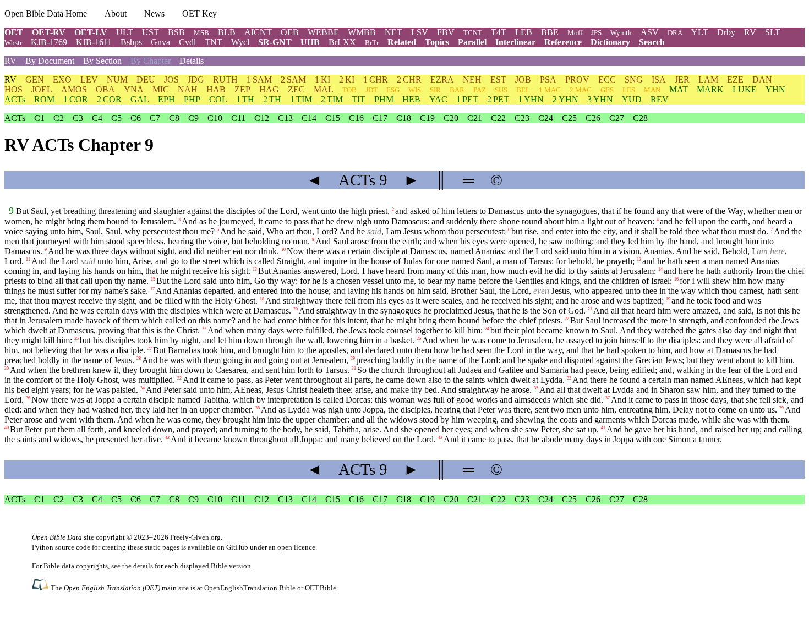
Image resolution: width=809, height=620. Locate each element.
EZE (735, 79)
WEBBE (323, 32)
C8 (174, 118)
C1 (39, 118)
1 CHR (375, 79)
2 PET (498, 99)
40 (6, 427)
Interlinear (515, 42)
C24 (545, 118)
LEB (523, 32)
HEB (411, 99)
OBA (105, 89)
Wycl (240, 42)
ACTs (14, 99)
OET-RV (48, 32)
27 (149, 348)
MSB (201, 33)
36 (28, 398)
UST (150, 32)
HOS (13, 89)
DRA (675, 33)
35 (536, 388)
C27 (616, 118)
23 (204, 328)
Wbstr (13, 43)
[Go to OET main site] (41, 587)
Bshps (131, 42)
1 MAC (550, 90)
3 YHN (600, 99)
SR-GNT (275, 42)
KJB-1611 (94, 42)
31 (354, 368)
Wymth (621, 33)
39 (781, 407)
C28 (640, 118)
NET (393, 32)
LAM (708, 79)
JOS (171, 79)
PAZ (479, 90)
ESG (393, 90)
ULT (124, 32)
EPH (166, 99)
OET (13, 32)
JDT (371, 90)
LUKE (745, 89)
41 (603, 427)
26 (419, 338)
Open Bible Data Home (45, 13)
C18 (403, 118)
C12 (261, 118)
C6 (135, 118)
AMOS (74, 89)
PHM (383, 99)
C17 (380, 118)
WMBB (362, 32)
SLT (772, 32)
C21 (474, 118)
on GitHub (232, 547)
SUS (501, 90)
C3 (78, 118)
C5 (116, 118)
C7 (155, 118)
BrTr (372, 43)
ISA (659, 79)
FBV (446, 32)
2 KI (346, 79)
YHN (775, 89)
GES (607, 90)
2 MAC (581, 90)
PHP (192, 99)
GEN (34, 79)
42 (167, 437)
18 (262, 299)
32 (179, 378)
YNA (134, 89)
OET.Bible (320, 588)
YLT (699, 32)
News (154, 13)
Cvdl (187, 42)
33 (569, 378)
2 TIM (332, 99)
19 (668, 299)
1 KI (322, 79)
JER (682, 79)
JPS (596, 33)
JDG (196, 79)
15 (153, 279)
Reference (563, 42)
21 (590, 308)
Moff (574, 33)
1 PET (467, 99)
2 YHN (565, 99)
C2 (58, 118)
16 (676, 279)
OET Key (199, 13)
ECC (607, 79)
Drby (726, 32)
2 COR (109, 99)
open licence (296, 547)
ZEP (242, 89)
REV (660, 99)
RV (750, 32)
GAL (139, 99)
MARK (710, 89)
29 (353, 358)
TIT (358, 99)
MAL (324, 89)
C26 (593, 118)
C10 (214, 118)
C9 (193, 118)
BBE (550, 32)
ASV (650, 32)
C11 (238, 118)
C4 (97, 118)
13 (255, 269)
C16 (356, 118)
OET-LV (90, 32)
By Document (49, 60)
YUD (632, 99)
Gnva (160, 42)
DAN (762, 79)
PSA (548, 79)
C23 (522, 118)
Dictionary (610, 42)
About (116, 13)
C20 (451, 118)
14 (660, 269)
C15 (332, 118)
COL (218, 99)
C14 (309, 118)
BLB (227, 32)
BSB (176, 32)
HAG (269, 89)
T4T (498, 32)
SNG (634, 79)
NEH (472, 79)
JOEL (41, 89)
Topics (437, 42)
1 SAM (259, 79)
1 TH (245, 99)
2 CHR (409, 79)
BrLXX (342, 42)
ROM (44, 99)
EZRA (442, 79)
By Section (102, 60)
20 (295, 308)
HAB (216, 89)
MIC (160, 89)
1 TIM (301, 99)
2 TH (272, 99)
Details (191, 60)
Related (401, 42)
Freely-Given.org (195, 537)
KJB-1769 (49, 42)
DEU (145, 79)
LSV (419, 32)
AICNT (258, 32)
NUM (117, 79)
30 (6, 368)
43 (440, 437)
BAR (457, 90)
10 (283, 249)
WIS (414, 90)
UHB (310, 42)
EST (498, 79)
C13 (285, 118)
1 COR (75, 99)
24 (487, 328)
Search (652, 42)
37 (607, 398)
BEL (523, 90)
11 (28, 259)
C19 (427, 118)
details (143, 566)
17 (152, 289)
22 (567, 318)
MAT (678, 89)
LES (628, 90)
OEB (290, 32)
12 (639, 259)
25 (76, 338)
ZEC (296, 89)
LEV (89, 79)
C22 (498, 118)
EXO (62, 79)
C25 (569, 118)
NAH (188, 89)
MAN (652, 90)
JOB (523, 79)
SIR (435, 90)
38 (257, 407)
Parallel (472, 42)
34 (142, 388)
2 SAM (293, 79)
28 (138, 358)
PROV (577, 79)
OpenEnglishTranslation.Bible (250, 588)
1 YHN (531, 99)
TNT (213, 42)
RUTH (225, 79)
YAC (438, 99)
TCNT (472, 33)
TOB (349, 90)
